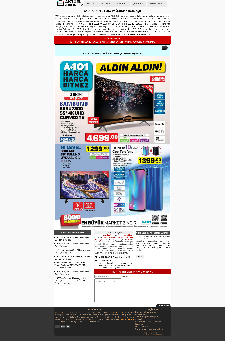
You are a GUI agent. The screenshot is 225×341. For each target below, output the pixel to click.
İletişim (147, 326)
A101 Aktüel (106, 3)
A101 (96, 257)
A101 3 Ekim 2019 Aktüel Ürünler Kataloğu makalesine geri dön (112, 53)
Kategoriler (139, 324)
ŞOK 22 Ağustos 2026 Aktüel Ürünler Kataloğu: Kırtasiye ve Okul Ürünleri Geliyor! (71, 280)
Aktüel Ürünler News (156, 329)
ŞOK (68, 326)
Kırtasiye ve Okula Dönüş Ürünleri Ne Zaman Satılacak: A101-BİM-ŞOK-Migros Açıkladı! (72, 265)
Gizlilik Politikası (127, 319)
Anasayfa (91, 3)
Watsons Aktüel (156, 3)
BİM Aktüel (122, 3)
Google (144, 312)
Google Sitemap (153, 321)
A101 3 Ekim (103, 257)
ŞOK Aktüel (138, 3)
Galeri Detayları (114, 232)
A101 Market (106, 260)
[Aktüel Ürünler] (69, 3)
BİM (63, 326)
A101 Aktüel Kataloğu (117, 257)
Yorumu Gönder (163, 305)
